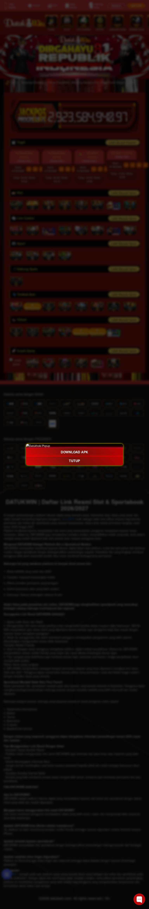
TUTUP (74, 460)
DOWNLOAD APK (74, 452)
